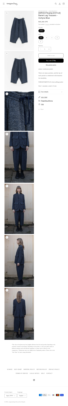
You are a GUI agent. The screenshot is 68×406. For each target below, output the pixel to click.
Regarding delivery (47, 100)
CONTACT (49, 373)
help (42, 104)
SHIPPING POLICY (29, 369)
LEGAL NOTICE (34, 373)
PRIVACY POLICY (54, 369)
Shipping (47, 24)
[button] (4, 4)
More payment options (51, 64)
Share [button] (42, 109)
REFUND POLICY (42, 369)
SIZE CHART (18, 369)
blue (41, 30)
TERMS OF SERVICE (22, 373)
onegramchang (12, 401)
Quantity (40, 45)
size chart (44, 97)
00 (41, 37)
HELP (43, 373)
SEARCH (9, 369)
